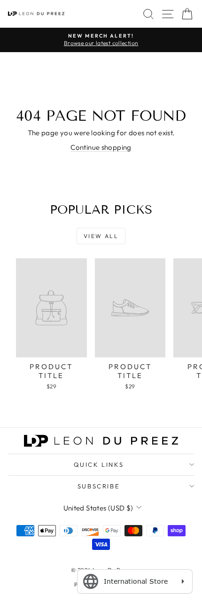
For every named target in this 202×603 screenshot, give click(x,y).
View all (101, 236)
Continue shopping (100, 147)
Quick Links (99, 464)
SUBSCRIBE (99, 486)
